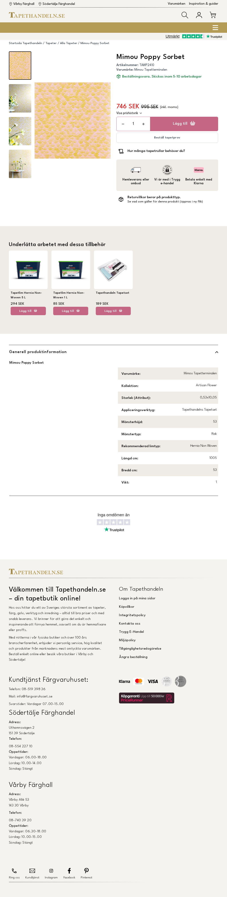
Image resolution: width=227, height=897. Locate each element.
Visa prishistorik (127, 113)
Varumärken (176, 4)
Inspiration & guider (203, 4)
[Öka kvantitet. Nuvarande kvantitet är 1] (143, 124)
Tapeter (51, 43)
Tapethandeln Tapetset (112, 292)
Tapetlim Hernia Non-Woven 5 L (26, 295)
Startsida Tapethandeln (25, 43)
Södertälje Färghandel (59, 4)
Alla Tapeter (68, 43)
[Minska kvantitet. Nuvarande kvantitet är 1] (123, 124)
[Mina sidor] (199, 15)
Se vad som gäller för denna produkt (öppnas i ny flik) (165, 201)
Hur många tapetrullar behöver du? (156, 151)
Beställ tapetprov (167, 137)
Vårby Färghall (23, 4)
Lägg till (180, 124)
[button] (185, 15)
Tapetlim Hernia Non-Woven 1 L (68, 295)
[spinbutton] (133, 124)
